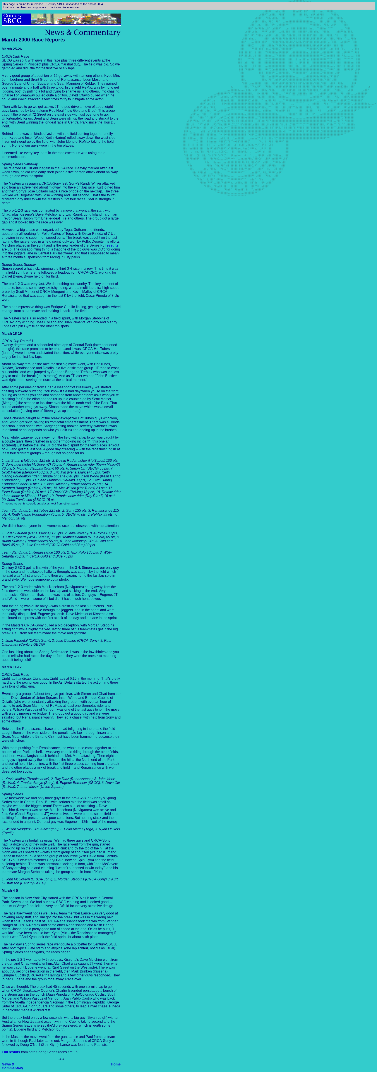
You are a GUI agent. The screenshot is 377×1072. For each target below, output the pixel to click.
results (112, 245)
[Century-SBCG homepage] (13, 23)
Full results (11, 1052)
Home (116, 1064)
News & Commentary (12, 1066)
